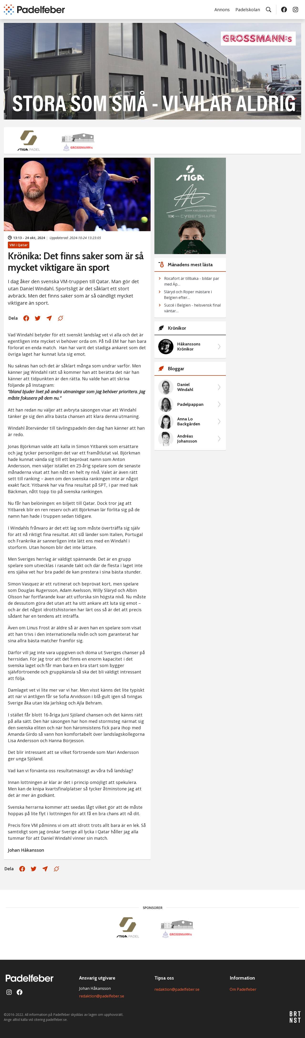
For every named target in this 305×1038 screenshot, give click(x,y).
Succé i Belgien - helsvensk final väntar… (192, 308)
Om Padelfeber (243, 989)
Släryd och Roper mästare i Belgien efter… (188, 294)
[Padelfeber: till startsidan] (34, 9)
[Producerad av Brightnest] (295, 1017)
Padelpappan (190, 404)
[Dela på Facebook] (26, 318)
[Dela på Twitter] (37, 318)
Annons (222, 9)
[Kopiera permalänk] (60, 318)
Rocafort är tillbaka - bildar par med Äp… (191, 281)
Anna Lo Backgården (188, 422)
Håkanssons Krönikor (188, 347)
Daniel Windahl (185, 387)
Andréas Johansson (187, 439)
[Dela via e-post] (49, 318)
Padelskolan (247, 9)
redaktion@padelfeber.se (101, 996)
